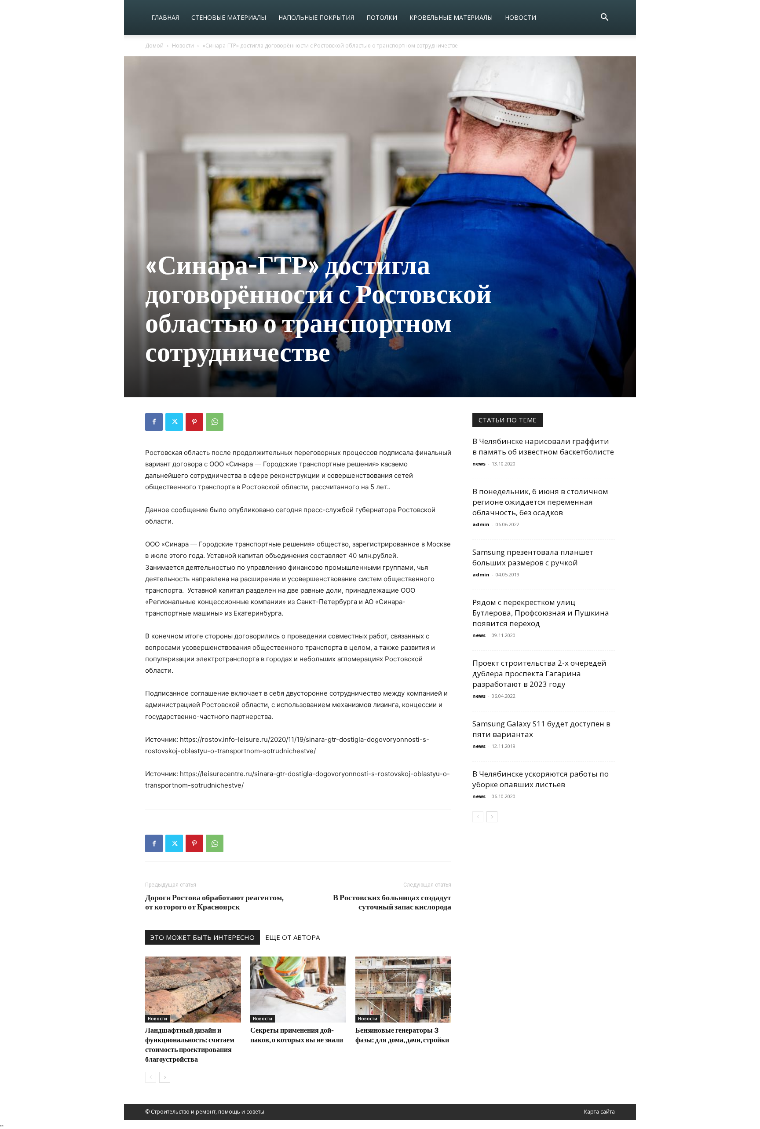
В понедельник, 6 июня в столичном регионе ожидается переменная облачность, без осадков (540, 501)
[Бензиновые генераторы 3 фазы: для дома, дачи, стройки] (403, 990)
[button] (604, 18)
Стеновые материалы (228, 17)
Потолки (381, 17)
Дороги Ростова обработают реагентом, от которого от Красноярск (214, 902)
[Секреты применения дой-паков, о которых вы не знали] (298, 990)
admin (481, 524)
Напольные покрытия (316, 17)
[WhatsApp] (214, 422)
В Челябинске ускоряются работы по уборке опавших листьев (540, 779)
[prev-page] (150, 1077)
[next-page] (164, 1077)
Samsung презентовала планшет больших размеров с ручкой (532, 557)
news (479, 463)
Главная (165, 17)
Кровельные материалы (451, 17)
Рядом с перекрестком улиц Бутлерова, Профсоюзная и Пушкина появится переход (540, 612)
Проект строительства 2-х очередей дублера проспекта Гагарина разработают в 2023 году (539, 673)
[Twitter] (174, 422)
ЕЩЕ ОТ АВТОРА (292, 937)
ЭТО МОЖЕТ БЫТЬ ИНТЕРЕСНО (202, 937)
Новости (520, 17)
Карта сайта (599, 1111)
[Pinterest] (194, 422)
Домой (154, 45)
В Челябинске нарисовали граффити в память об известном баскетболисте (543, 446)
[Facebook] (154, 422)
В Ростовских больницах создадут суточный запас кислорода (392, 902)
